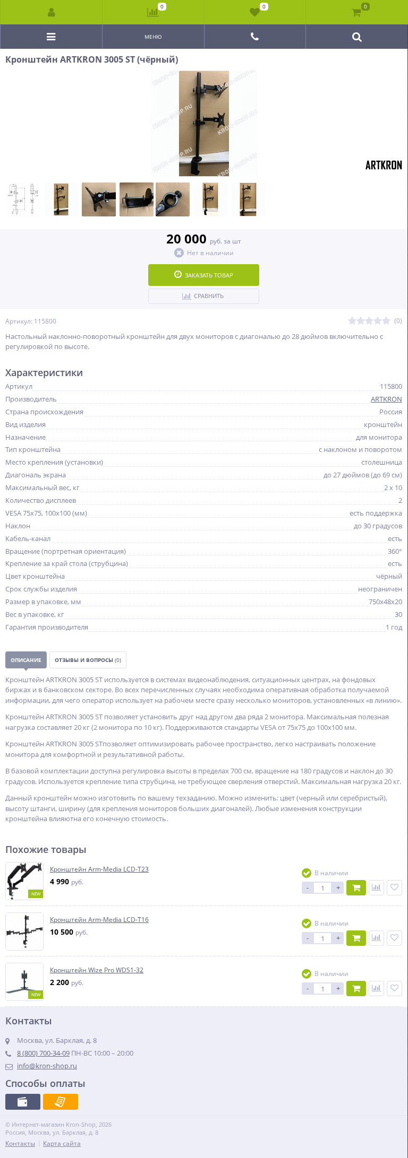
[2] (360, 321)
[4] (377, 321)
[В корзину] (356, 887)
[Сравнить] (376, 887)
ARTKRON (386, 399)
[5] (386, 321)
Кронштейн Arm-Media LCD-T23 (99, 869)
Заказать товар (209, 275)
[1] (352, 321)
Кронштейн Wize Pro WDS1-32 (96, 970)
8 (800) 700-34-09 (43, 1053)
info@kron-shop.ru (47, 1065)
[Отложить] (394, 887)
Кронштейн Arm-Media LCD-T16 (99, 920)
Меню (153, 36)
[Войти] (52, 12)
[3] (369, 321)
